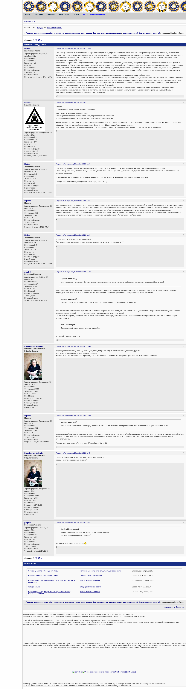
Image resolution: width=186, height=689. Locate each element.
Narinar (27, 48)
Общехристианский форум (90, 587)
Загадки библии (34, 587)
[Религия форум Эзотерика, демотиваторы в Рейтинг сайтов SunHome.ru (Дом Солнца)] (109, 672)
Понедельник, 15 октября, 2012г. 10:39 (77, 48)
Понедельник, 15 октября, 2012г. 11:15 (77, 102)
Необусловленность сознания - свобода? (44, 576)
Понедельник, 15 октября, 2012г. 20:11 (77, 522)
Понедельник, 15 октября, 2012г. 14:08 (77, 272)
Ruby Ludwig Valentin (33, 346)
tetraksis (27, 103)
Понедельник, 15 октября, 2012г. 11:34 (77, 164)
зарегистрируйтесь (54, 28)
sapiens (27, 201)
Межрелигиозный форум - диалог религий (141, 33)
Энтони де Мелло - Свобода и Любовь (43, 571)
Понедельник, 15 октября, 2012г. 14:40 (77, 346)
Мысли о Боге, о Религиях (90, 580)
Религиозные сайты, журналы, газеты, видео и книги (100, 571)
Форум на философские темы (91, 576)
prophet (27, 272)
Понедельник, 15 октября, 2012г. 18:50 (77, 453)
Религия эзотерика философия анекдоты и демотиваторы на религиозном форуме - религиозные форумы (73, 33)
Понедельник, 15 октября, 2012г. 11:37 (77, 200)
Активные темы (30, 21)
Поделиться (60, 48)
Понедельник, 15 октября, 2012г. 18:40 (77, 415)
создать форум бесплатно (174, 607)
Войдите (40, 28)
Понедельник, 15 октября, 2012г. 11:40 (77, 235)
